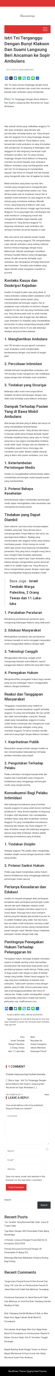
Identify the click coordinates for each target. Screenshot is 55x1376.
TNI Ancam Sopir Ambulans (38, 1022)
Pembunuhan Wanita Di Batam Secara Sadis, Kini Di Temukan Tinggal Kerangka (26, 1337)
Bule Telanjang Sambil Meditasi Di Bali (22, 1313)
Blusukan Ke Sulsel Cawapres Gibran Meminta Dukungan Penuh (38, 1044)
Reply (46, 1094)
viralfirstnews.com (28, 1001)
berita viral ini (19, 327)
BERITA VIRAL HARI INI (23, 1015)
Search (7, 1199)
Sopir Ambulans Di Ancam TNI (15, 1022)
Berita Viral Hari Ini (34, 1019)
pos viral (43, 455)
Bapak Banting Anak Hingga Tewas (21, 1349)
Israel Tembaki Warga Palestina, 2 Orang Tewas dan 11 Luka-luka (16, 1044)
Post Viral (45, 1019)
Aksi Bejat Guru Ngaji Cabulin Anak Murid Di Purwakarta (26, 1317)
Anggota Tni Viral (19, 1019)
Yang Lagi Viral (10, 1025)
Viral (29, 1371)
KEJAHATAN (37, 1015)
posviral (8, 272)
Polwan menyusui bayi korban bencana (25, 1074)
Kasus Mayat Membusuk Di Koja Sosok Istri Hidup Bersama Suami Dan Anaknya (25, 1353)
